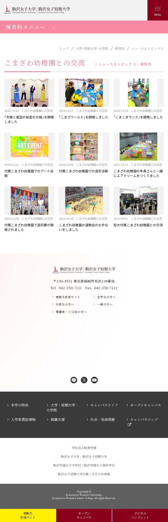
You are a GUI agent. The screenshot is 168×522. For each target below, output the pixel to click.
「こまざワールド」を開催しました (83, 114)
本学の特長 (19, 405)
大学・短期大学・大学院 (92, 48)
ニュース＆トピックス (147, 48)
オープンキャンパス (145, 405)
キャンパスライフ (104, 405)
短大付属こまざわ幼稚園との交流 (138, 221)
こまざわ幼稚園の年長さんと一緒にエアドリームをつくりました (138, 170)
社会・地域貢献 (102, 419)
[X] (84, 380)
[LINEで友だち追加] (73, 380)
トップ (64, 48)
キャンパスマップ (144, 419)
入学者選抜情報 (23, 419)
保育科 (120, 48)
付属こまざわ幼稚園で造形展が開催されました (29, 224)
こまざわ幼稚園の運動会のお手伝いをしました (83, 224)
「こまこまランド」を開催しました (138, 114)
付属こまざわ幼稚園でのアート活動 (28, 170)
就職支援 (58, 419)
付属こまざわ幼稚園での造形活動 (83, 167)
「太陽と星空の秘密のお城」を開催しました (29, 116)
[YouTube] (94, 380)
